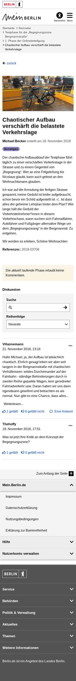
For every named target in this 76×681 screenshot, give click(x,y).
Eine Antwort (64, 411)
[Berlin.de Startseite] (14, 574)
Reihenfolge (15, 316)
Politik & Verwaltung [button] (18, 613)
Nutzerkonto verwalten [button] (20, 554)
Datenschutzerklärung (21, 508)
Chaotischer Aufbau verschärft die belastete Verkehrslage (33, 47)
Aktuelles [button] (9, 624)
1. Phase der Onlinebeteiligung (25, 40)
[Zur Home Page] (21, 17)
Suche (11, 300)
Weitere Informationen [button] (20, 648)
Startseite (8, 28)
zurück (11, 63)
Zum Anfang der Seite (51, 473)
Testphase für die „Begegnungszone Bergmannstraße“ (28, 34)
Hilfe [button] (6, 542)
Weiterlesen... (13, 404)
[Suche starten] (65, 307)
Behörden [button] (10, 601)
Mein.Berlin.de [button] (14, 485)
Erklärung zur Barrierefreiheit (26, 530)
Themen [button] (8, 636)
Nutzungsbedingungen (22, 519)
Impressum (13, 496)
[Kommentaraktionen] (70, 346)
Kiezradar (25, 28)
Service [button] (8, 589)
